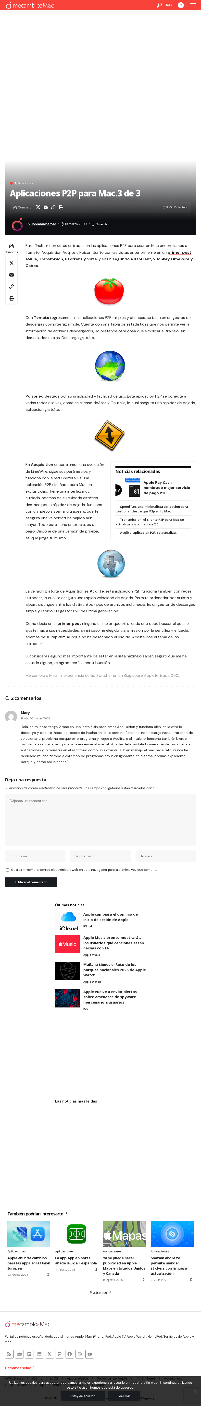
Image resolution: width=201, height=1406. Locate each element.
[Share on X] (38, 207)
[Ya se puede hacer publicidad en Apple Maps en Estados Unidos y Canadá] (124, 1234)
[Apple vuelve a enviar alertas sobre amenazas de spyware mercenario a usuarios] (67, 998)
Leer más (124, 1396)
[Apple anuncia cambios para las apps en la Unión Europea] (28, 1234)
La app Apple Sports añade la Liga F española (76, 1260)
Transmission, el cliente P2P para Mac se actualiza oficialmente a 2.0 (149, 521)
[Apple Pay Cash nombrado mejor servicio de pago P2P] (127, 487)
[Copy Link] (53, 207)
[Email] (45, 207)
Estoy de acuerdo (83, 1396)
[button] (159, 5)
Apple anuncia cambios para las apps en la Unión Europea (28, 1263)
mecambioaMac (43, 224)
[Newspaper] (19, 1354)
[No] (194, 1391)
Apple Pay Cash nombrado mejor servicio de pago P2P (167, 487)
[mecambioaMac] (29, 5)
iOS (85, 1008)
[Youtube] (89, 1354)
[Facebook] (69, 1354)
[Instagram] (79, 1354)
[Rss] (9, 1354)
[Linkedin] (39, 1354)
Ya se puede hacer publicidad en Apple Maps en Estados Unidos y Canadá (124, 1265)
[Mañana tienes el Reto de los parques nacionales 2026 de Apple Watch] (67, 971)
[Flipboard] (29, 1354)
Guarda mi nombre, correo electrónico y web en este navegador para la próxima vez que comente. (84, 870)
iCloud (87, 926)
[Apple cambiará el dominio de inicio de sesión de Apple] (67, 921)
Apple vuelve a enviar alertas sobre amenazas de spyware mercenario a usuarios (110, 997)
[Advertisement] (100, 47)
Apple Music (91, 955)
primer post (69, 623)
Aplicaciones (23, 183)
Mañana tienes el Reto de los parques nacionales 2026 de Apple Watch (114, 969)
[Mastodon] (59, 1354)
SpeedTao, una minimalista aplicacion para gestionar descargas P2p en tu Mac (151, 508)
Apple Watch (92, 981)
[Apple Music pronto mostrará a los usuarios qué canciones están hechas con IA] (67, 944)
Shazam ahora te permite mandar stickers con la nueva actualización (169, 1265)
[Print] (60, 207)
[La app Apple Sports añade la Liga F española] (76, 1234)
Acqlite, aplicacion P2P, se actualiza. (148, 532)
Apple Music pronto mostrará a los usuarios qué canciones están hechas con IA (113, 942)
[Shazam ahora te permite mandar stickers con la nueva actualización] (172, 1234)
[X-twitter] (49, 1354)
